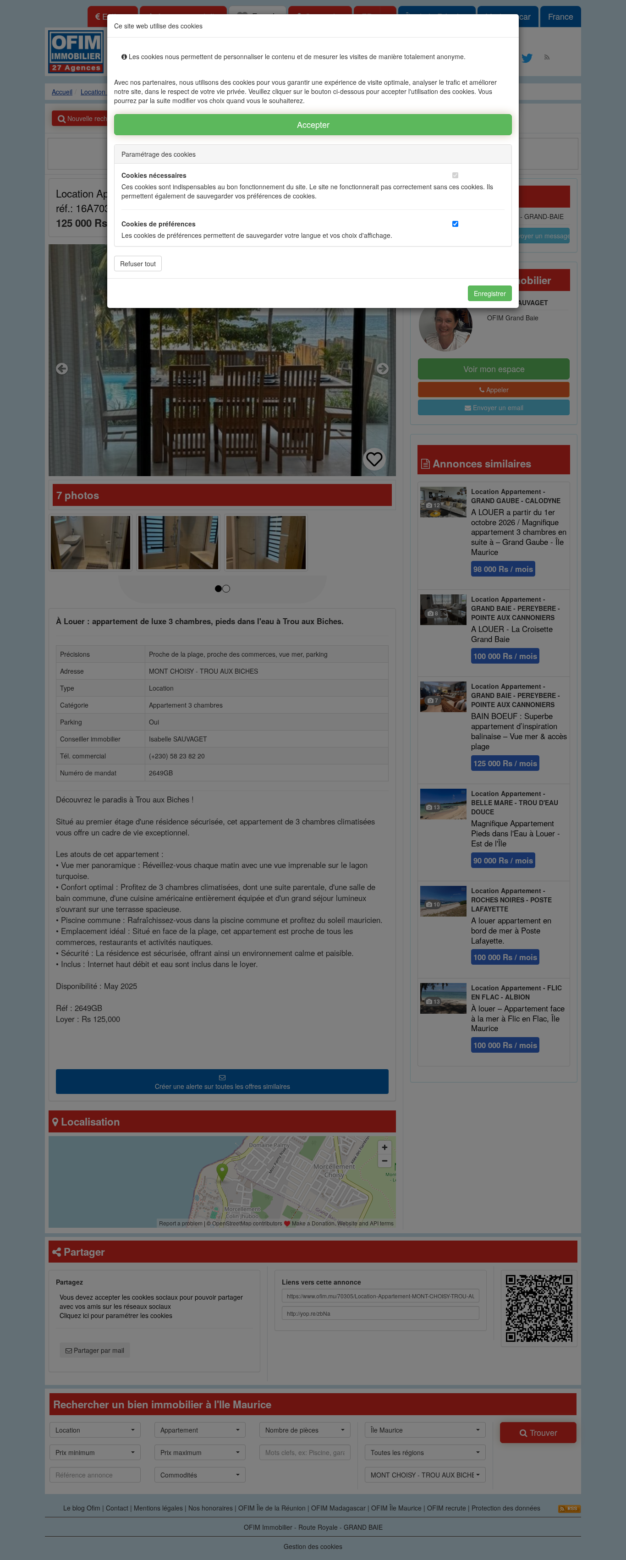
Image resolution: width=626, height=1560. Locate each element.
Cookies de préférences (158, 223)
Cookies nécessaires (154, 175)
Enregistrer (490, 293)
